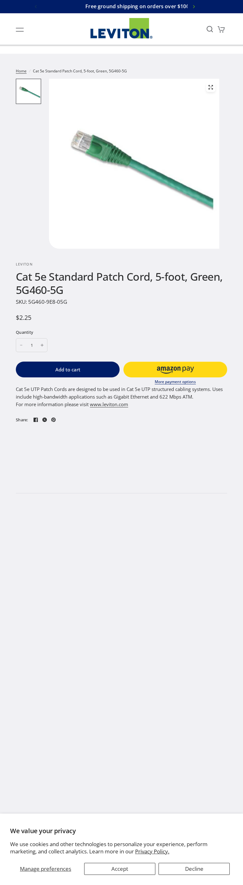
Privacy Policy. (152, 851)
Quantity (24, 332)
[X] (44, 420)
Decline (194, 868)
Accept (119, 868)
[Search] (209, 29)
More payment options (175, 382)
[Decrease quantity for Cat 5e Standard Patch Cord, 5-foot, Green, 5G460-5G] (21, 345)
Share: (22, 420)
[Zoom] (210, 87)
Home (21, 71)
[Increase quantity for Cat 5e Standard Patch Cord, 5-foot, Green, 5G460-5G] (42, 345)
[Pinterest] (53, 420)
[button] (175, 369)
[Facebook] (36, 420)
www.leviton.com (109, 404)
